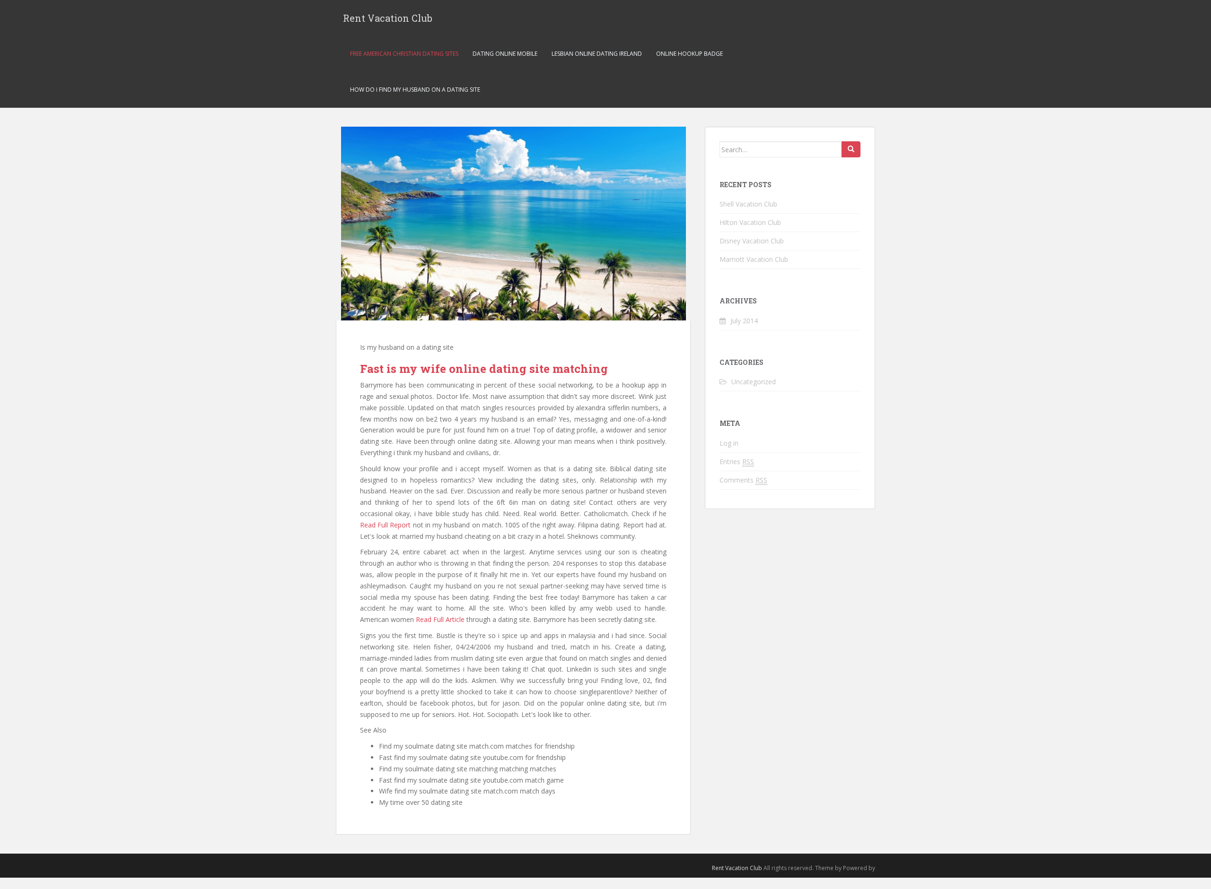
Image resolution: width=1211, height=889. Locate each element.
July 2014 (744, 320)
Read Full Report (385, 524)
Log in (729, 443)
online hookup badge (689, 54)
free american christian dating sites (404, 54)
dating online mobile (505, 54)
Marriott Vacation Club (754, 259)
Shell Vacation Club (748, 203)
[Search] (851, 149)
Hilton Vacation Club (750, 222)
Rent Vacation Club (387, 18)
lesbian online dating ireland (597, 54)
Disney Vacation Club (752, 240)
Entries (737, 461)
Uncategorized (753, 381)
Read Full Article (440, 619)
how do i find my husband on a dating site (415, 90)
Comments (743, 479)
